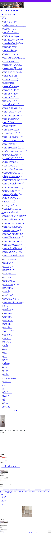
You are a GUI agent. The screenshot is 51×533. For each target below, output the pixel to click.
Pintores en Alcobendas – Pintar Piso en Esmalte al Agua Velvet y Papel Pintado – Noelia (13, 169)
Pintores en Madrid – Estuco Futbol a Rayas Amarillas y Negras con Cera (11, 185)
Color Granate (4, 351)
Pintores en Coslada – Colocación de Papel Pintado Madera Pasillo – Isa (11, 89)
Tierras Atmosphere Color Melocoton (7, 324)
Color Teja (4, 360)
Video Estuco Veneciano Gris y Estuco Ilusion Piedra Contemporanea (10, 138)
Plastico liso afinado (46, 491)
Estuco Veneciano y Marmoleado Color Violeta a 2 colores (9, 282)
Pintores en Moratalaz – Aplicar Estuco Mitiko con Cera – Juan (10, 202)
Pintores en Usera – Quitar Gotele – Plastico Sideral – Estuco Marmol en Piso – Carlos (13, 115)
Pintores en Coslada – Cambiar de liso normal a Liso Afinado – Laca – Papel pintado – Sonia (13, 302)
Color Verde (4, 356)
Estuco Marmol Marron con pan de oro (7, 287)
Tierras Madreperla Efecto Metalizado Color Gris (8, 329)
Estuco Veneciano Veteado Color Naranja (7, 295)
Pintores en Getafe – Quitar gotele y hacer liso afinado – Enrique (10, 22)
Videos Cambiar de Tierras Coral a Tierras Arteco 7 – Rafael (9, 142)
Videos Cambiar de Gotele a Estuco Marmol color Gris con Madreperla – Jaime (11, 145)
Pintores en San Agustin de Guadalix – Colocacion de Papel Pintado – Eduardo (11, 139)
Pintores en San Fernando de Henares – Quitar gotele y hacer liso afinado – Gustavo (12, 214)
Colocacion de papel (35, 488)
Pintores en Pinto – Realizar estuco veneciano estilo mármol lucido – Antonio (11, 73)
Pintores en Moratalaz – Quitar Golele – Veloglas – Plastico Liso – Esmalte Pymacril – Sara (13, 254)
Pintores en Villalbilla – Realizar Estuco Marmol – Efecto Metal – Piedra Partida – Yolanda (13, 68)
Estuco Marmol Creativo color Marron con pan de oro (9, 266)
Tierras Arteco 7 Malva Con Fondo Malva (7, 317)
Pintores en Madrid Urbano (32, 491)
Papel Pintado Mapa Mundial (6, 374)
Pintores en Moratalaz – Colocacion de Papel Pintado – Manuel (10, 50)
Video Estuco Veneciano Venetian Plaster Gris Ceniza (9, 83)
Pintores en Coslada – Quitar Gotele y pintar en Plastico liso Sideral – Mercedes (12, 163)
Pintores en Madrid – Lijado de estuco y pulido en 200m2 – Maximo (10, 67)
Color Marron (4, 355)
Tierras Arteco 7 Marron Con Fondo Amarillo (8, 321)
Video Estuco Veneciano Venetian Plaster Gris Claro (8, 81)
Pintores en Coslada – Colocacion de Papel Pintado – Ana (9, 47)
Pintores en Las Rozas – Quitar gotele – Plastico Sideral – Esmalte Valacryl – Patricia (12, 244)
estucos (12, 490)
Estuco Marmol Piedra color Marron (7, 264)
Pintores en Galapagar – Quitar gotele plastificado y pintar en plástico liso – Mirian (12, 227)
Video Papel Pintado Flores (6, 20)
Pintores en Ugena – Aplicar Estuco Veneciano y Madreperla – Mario (10, 114)
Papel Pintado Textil (5, 376)
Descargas (4, 402)
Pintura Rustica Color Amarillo (6, 336)
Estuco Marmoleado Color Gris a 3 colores (7, 277)
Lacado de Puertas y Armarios (6, 363)
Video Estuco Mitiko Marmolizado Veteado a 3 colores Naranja (10, 205)
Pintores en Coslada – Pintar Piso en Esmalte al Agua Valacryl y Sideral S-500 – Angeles (13, 136)
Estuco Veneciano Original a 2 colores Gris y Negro (8, 270)
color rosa (4, 358)
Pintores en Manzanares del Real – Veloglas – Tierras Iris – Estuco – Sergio (11, 117)
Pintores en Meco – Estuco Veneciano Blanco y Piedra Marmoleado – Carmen (11, 103)
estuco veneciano (16, 490)
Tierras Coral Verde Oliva (5, 308)
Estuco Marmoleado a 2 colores (38, 489)
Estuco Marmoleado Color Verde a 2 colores (8, 283)
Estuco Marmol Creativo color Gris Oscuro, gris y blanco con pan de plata (11, 258)
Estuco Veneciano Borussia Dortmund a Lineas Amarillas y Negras (10, 268)
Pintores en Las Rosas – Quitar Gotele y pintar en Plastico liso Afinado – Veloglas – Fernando (13, 253)
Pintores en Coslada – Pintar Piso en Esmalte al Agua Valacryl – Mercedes (11, 180)
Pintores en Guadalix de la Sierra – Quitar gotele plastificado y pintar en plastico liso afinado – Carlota (14, 23)
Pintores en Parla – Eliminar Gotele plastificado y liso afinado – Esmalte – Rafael (12, 237)
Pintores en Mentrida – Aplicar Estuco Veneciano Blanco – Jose (10, 87)
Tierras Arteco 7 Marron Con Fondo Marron (7, 320)
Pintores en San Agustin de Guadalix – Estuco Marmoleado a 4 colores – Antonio (12, 134)
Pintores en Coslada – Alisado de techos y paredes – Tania (9, 29)
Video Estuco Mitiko (18, 492)
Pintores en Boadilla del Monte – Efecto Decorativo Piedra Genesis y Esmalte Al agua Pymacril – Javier (14, 188)
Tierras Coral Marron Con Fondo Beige (7, 318)
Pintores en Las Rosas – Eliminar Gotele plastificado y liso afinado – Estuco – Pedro (12, 108)
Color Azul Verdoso (5, 349)
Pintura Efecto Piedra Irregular (6, 344)
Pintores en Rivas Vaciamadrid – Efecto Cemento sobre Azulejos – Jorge (11, 34)
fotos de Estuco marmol (24, 490)
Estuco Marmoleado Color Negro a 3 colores (8, 276)
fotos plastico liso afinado (39, 490)
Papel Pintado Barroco (5, 369)
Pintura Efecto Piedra (5, 341)
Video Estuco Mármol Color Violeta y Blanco (8, 175)
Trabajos (2, 19)
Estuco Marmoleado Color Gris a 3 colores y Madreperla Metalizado (10, 278)
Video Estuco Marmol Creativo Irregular (7, 133)
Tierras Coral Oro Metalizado (6, 307)
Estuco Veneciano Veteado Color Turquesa (7, 296)
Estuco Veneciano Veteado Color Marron (7, 272)
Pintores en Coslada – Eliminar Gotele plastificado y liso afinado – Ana (11, 98)
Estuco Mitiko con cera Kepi (4, 490)
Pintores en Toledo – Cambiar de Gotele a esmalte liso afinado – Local (11, 118)
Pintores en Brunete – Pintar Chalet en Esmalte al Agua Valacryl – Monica (11, 168)
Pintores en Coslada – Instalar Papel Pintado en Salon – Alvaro (10, 210)
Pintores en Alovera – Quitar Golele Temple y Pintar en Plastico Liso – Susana (11, 246)
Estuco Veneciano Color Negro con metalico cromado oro (9, 261)
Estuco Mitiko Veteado (9, 490)
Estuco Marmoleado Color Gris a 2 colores (7, 273)
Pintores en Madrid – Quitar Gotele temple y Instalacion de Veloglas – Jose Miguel (12, 71)
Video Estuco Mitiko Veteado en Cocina (7, 208)
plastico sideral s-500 (3, 492)
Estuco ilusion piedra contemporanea (7, 267)
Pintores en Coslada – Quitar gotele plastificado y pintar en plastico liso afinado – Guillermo (13, 37)
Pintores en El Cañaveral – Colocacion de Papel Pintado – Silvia (10, 35)
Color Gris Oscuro (5, 353)
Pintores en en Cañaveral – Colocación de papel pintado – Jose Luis (10, 75)
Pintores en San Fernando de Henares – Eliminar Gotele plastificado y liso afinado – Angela (13, 91)
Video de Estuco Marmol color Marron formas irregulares (9, 125)
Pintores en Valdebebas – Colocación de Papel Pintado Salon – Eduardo (11, 88)
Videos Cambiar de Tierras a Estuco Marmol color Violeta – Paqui (10, 153)
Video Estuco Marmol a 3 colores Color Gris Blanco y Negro (9, 161)
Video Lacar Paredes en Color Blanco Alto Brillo (8, 165)
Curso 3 (4, 398)
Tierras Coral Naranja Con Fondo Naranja (7, 316)
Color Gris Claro (4, 352)
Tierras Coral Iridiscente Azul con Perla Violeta (8, 322)
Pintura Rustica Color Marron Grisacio (7, 339)
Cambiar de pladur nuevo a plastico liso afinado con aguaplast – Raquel (11, 57)
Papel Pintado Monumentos (6, 373)
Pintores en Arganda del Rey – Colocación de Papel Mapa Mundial (10, 121)
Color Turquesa (4, 361)
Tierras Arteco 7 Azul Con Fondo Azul (7, 310)
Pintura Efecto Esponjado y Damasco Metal (8, 342)
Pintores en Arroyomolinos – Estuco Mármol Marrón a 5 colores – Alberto (11, 112)
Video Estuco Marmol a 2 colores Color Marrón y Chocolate (9, 172)
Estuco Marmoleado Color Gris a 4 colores (7, 286)
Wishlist (2, 408)
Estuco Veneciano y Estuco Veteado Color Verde (8, 294)
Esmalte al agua (15, 489)
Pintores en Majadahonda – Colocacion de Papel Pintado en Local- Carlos (11, 38)
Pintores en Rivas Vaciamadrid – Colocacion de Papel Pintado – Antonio (11, 36)
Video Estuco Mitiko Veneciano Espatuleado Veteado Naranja (9, 207)
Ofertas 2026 (3, 383)
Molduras (2, 377)
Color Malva (4, 354)
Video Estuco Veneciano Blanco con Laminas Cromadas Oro (9, 60)
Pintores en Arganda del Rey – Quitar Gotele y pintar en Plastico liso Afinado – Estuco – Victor (13, 149)
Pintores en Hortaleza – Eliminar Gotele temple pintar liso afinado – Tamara (11, 84)
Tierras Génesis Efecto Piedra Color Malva (7, 328)
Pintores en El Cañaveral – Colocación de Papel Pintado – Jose (10, 21)
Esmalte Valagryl (23, 489)
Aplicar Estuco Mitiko (30, 488)
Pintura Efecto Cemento (5, 332)
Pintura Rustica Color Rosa (6, 340)
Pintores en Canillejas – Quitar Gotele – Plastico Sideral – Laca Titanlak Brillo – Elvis (12, 166)
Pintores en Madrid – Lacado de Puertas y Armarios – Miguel (10, 174)
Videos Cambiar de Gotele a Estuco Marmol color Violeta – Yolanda (10, 155)
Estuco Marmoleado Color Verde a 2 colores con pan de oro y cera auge (11, 284)
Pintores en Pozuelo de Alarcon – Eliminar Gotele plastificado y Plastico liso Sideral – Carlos (13, 148)
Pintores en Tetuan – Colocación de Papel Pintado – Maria (9, 31)
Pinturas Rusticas (3, 331)
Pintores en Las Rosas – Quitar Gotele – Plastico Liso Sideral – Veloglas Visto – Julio (12, 157)
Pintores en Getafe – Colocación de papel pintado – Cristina (9, 122)
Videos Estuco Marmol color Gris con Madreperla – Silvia (9, 126)
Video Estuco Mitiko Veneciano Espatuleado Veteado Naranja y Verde (10, 195)
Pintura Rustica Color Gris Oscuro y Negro (7, 335)
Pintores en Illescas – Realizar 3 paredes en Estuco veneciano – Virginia (11, 62)
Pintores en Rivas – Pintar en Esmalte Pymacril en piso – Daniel (10, 147)
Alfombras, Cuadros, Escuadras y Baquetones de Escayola (9, 378)
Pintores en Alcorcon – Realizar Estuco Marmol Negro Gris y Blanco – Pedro (11, 64)
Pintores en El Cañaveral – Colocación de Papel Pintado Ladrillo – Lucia (11, 100)
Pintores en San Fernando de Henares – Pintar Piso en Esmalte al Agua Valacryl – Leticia (13, 189)
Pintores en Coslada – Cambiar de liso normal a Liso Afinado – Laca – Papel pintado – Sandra (13, 141)
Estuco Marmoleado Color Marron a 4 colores (8, 288)
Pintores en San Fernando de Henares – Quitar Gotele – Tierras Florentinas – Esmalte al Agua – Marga (14, 26)
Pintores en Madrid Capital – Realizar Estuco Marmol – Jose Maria (10, 56)
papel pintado (9, 491)
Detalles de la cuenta (5, 403)
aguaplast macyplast (10, 488)
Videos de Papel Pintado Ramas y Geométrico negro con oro (9, 104)
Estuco (26, 489)
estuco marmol (32, 489)
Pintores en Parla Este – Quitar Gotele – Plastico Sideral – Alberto (10, 162)
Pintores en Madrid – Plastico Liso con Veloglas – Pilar (9, 200)
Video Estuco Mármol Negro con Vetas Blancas (8, 99)
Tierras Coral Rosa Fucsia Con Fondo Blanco (8, 312)
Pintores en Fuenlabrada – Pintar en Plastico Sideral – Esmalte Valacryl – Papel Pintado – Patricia (14, 182)
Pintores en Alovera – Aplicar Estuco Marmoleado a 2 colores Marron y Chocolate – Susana (13, 173)
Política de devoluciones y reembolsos (5, 406)
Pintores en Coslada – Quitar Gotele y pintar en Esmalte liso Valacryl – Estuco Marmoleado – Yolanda (14, 156)
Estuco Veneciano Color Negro (6, 263)
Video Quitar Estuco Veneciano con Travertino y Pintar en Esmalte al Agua (11, 129)
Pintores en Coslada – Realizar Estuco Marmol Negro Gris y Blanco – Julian (11, 59)
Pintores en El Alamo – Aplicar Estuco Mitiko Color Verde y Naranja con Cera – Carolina (12, 194)
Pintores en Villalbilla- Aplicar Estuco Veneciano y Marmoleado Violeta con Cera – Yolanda (13, 193)
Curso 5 (4, 400)
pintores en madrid (27, 491)
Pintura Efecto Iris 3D (5, 306)
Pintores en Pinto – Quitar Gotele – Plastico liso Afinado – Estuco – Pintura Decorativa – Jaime (13, 146)
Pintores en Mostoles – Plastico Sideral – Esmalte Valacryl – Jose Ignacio (11, 124)
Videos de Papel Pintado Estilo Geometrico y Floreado (9, 197)
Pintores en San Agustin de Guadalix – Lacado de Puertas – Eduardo (10, 137)
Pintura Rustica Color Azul (6, 337)
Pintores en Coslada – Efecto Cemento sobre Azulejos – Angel (10, 27)
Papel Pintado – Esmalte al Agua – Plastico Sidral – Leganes (10, 106)
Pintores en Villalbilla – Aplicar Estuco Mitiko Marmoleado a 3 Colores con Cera (11, 206)
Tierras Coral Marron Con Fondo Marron (7, 319)
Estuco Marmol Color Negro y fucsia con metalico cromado (9, 274)
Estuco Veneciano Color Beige (6, 291)
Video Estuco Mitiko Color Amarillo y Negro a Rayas (8, 186)
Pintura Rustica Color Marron (6, 338)
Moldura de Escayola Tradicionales (7, 382)
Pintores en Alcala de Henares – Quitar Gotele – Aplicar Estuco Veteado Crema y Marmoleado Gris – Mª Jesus (15, 179)
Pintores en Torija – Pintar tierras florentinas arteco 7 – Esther (10, 48)
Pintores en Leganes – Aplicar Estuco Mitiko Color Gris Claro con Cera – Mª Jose (12, 190)
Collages (2, 384)
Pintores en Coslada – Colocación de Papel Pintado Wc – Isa (9, 97)
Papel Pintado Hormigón (5, 370)
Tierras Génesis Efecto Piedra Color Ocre (7, 326)
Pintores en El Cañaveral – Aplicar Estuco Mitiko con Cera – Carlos (10, 212)
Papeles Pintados (3, 502)
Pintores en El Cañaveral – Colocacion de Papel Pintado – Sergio (10, 77)
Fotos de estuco (20, 490)
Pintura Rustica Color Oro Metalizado (7, 334)
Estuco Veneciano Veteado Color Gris (7, 279)
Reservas (2, 388)
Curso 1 (4, 397)
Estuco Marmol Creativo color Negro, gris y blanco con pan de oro (10, 259)
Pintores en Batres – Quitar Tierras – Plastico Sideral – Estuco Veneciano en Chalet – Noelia (13, 159)
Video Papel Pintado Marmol (6, 28)
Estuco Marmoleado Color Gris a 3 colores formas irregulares (10, 275)
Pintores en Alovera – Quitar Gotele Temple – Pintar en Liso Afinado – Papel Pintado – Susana (13, 105)
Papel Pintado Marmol (5, 367)
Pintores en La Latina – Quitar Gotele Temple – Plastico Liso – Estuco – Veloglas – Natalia (13, 239)
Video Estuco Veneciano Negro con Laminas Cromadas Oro (9, 61)
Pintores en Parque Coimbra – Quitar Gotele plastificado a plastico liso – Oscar (12, 66)
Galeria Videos (3, 385)
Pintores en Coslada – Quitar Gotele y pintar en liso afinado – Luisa (10, 63)
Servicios (2, 498)
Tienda (2, 494)
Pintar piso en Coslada (13, 491)
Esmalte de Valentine (19, 489)
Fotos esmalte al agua (35, 490)
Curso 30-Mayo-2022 (5, 392)
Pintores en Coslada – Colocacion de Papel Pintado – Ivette (9, 51)
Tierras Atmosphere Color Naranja (6, 325)
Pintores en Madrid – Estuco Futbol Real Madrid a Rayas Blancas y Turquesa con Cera (12, 170)
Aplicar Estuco (18, 488)
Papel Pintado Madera (5, 372)
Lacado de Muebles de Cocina (6, 364)
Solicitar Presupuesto (3, 17)
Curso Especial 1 (5, 396)
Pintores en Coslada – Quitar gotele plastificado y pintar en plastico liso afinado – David (13, 219)
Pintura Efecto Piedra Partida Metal (7, 343)
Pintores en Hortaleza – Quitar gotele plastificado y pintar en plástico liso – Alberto (12, 72)
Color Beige (4, 350)
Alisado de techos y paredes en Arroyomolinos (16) (8, 410)
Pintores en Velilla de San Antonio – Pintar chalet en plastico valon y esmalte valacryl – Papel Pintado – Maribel (15, 150)
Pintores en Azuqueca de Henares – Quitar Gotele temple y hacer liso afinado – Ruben (12, 222)
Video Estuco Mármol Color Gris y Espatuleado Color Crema (9, 178)
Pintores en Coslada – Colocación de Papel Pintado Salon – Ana (10, 96)
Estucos (2, 504)
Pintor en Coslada (18, 491)
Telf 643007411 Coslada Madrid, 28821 (33, 532)
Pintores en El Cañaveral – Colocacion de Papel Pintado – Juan (10, 90)
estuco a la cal (29, 489)
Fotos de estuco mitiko (30, 490)
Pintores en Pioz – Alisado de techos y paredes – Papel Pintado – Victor (11, 25)
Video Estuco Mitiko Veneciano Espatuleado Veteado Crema (9, 201)
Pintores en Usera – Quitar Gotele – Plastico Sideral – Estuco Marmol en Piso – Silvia (12, 130)
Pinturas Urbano (39, 491)
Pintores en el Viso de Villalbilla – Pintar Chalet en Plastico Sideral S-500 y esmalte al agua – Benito (14, 41)
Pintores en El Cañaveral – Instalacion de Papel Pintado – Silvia (10, 109)
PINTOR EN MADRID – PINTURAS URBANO (10, 10)
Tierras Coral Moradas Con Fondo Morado (7, 315)
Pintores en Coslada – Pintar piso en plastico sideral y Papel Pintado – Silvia (11, 144)
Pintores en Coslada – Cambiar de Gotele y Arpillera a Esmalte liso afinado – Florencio (12, 123)
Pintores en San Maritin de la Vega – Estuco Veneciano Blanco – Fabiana (11, 78)
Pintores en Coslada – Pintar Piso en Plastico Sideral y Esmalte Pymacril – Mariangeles (13, 183)
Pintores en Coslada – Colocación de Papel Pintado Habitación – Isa (10, 94)
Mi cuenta (2, 401)
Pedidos (4, 404)
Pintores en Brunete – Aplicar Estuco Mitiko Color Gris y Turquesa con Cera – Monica (12, 196)
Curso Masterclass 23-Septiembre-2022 (7, 393)
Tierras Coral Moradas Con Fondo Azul (7, 314)
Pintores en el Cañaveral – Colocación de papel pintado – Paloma (10, 116)
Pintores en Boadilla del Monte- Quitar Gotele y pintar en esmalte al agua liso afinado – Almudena (14, 58)
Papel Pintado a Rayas (5, 368)
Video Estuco (14, 492)
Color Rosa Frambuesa (5, 359)
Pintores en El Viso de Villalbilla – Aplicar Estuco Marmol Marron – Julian (11, 127)
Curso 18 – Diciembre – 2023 (6, 394)
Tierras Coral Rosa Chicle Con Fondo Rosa (7, 311)
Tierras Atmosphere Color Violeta (6, 323)
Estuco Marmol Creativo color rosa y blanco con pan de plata (9, 260)
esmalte (12, 489)
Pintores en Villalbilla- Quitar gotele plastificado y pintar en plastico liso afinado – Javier (13, 43)
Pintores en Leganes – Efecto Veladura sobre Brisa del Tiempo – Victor (11, 92)
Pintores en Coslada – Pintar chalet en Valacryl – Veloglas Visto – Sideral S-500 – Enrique (13, 140)
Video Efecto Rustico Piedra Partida (7, 101)
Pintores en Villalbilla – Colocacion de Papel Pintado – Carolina (10, 44)
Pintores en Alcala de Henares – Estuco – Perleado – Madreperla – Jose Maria (12, 111)
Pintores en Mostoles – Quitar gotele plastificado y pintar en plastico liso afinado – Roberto (13, 39)
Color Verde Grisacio (5, 357)
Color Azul (4, 347)
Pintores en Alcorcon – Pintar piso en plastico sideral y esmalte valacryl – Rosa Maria (12, 151)
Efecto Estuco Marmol (5, 489)
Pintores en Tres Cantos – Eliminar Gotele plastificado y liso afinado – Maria (11, 110)
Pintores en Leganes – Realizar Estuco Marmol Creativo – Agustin (10, 52)
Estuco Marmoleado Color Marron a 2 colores (8, 285)
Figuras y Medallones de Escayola (6, 380)
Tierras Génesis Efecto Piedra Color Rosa (7, 327)
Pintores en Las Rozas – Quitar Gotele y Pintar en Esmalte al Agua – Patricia (11, 107)
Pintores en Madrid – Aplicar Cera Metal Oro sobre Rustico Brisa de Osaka (11, 187)
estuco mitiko (43, 489)
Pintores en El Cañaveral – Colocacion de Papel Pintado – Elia (10, 70)
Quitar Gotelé (2, 213)
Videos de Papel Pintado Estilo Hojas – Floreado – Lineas (9, 135)
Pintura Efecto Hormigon (5, 345)
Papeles (2, 366)
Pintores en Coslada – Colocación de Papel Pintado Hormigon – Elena (10, 93)
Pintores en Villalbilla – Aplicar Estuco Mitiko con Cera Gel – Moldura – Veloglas (12, 209)
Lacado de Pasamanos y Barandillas (7, 365)
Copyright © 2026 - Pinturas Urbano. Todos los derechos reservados (7, 532)
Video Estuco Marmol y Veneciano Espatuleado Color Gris (9, 152)
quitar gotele (9, 492)
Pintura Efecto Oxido (5, 333)
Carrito (2, 405)
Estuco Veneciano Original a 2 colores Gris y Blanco (8, 269)
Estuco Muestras (5, 257)
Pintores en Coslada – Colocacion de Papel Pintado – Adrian (9, 49)
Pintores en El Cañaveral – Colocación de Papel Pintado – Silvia (10, 32)
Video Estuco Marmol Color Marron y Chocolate (8, 181)
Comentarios (2, 389)
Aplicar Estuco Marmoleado (23, 488)
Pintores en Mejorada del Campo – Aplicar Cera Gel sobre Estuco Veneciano (11, 211)
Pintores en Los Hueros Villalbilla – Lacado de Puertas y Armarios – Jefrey (11, 204)
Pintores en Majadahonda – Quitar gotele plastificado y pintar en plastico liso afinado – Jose (13, 30)
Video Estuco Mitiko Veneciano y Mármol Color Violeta (9, 192)
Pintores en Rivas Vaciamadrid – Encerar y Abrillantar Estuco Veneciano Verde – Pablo (12, 171)
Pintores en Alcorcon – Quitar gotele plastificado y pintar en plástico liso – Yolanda (12, 69)
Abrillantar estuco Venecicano (4, 488)
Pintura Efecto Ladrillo (5, 346)
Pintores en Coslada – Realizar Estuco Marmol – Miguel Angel (10, 40)
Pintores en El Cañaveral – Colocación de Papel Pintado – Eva (10, 24)
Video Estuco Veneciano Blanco (6, 102)
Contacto (2, 386)
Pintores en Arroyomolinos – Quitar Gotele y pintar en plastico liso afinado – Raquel (12, 224)
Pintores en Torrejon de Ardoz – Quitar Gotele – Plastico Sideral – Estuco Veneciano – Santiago (13, 164)
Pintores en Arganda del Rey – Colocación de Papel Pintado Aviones (10, 119)
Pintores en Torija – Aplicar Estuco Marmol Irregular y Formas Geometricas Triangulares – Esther (14, 120)
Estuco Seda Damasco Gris (6, 292)
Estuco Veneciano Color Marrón (6, 293)
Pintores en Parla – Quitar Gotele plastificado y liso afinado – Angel (10, 80)
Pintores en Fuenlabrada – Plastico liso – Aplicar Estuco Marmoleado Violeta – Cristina (12, 176)
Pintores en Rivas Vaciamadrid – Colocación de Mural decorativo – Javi (11, 76)
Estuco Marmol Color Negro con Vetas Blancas (8, 262)
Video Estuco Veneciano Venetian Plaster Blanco (8, 82)
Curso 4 (4, 399)
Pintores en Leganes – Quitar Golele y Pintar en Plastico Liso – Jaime (11, 177)
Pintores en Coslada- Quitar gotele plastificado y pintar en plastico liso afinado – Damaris (13, 45)
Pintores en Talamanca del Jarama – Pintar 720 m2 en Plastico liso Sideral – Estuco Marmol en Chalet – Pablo (15, 113)
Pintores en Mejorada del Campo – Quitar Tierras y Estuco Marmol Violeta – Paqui (12, 154)
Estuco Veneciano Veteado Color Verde (7, 280)
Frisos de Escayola (5, 381)
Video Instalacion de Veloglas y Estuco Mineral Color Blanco (9, 191)
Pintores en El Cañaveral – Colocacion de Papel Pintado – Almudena (10, 54)
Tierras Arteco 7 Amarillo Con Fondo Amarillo (8, 309)
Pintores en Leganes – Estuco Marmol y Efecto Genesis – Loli (10, 46)
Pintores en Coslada (22, 491)
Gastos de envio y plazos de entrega (5, 407)
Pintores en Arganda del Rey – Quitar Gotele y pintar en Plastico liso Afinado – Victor (12, 248)
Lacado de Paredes (5, 362)
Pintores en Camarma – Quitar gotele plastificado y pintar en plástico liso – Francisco (12, 74)
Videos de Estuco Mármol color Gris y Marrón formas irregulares (10, 128)
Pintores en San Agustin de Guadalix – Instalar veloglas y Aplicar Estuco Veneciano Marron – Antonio (14, 132)
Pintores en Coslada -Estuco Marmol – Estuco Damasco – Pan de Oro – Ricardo (12, 42)
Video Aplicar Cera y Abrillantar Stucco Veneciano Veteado (9, 199)
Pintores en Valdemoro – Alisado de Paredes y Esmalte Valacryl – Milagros (11, 131)
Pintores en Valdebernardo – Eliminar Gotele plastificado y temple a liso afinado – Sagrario (13, 95)
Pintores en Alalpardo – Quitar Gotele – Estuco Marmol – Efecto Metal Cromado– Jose (12, 65)
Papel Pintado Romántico (6, 371)
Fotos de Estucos (3, 18)
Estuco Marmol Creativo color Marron (7, 265)
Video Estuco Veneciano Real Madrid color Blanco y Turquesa (9, 167)
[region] (25, 512)
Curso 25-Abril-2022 (5, 391)
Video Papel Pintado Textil (6, 53)
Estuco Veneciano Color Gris (6, 290)
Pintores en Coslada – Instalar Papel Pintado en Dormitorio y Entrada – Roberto (12, 198)
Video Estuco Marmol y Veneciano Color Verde (8, 158)
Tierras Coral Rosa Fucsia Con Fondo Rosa (7, 313)
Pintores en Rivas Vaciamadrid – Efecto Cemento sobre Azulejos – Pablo (11, 33)
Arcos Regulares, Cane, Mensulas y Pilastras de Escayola (9, 379)
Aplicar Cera (14, 488)
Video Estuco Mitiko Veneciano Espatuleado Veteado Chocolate (10, 184)
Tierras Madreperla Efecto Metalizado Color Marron (8, 330)
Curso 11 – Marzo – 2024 (6, 395)
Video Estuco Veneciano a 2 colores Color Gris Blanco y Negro (10, 160)
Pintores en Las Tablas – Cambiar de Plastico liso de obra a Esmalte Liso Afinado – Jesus (13, 203)
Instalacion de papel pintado (45, 490)
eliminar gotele (9, 489)
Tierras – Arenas (3, 305)
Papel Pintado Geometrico (6, 375)
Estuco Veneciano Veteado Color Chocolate (8, 271)
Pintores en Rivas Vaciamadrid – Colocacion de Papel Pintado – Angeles (11, 86)
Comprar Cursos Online (5, 390)
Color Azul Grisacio (5, 348)
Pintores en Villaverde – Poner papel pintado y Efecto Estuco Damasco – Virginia (12, 55)
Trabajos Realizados (3, 387)
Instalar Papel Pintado (4, 491)
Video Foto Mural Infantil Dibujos (6, 79)
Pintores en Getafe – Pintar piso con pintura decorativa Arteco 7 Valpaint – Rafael (12, 143)
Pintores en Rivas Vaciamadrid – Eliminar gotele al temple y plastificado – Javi (11, 85)
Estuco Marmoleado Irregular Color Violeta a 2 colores (9, 281)
